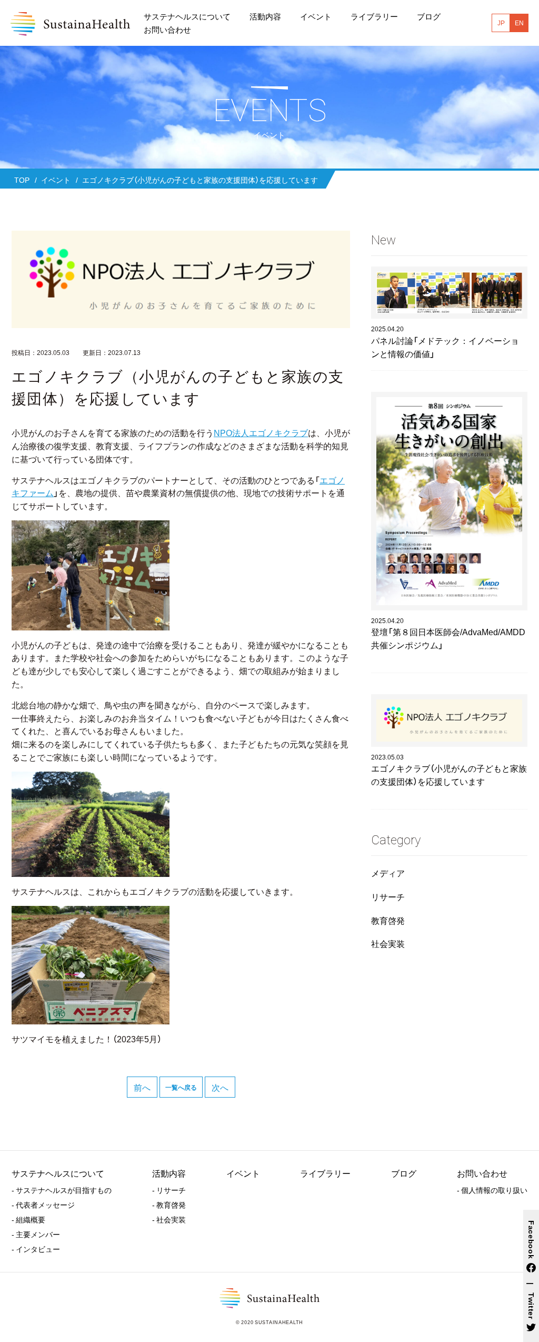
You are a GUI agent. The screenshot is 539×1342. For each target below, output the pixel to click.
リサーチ (388, 896)
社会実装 (388, 943)
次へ (220, 1087)
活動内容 (169, 1173)
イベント (243, 1173)
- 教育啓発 (169, 1204)
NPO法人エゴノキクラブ (261, 432)
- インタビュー (36, 1249)
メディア (388, 872)
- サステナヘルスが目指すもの (62, 1190)
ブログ (403, 1173)
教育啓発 (388, 920)
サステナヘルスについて (58, 1173)
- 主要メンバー (36, 1234)
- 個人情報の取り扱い (492, 1190)
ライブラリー (325, 1173)
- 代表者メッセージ (43, 1204)
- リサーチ (169, 1190)
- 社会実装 (169, 1219)
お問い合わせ (482, 1173)
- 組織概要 (28, 1219)
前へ (142, 1087)
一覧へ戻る (181, 1087)
